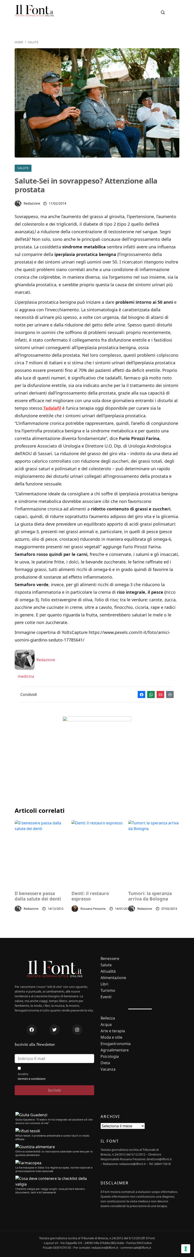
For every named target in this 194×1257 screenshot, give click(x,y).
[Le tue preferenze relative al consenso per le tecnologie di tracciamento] (185, 1248)
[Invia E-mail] (160, 694)
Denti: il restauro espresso (90, 896)
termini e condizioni (31, 1079)
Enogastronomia (116, 1044)
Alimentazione (113, 978)
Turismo (108, 990)
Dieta (105, 1063)
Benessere (110, 958)
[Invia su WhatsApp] (151, 694)
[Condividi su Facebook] (141, 694)
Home (19, 42)
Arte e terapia (113, 1031)
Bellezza (108, 1018)
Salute (33, 42)
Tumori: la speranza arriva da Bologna (150, 896)
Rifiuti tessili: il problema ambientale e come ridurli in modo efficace (52, 1137)
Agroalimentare (115, 1050)
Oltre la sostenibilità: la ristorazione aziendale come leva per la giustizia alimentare (54, 1153)
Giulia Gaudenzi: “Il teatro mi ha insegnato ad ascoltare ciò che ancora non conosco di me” (54, 1121)
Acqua (106, 1024)
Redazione (32, 203)
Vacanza (108, 1069)
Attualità (108, 971)
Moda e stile (111, 1037)
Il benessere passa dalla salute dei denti (38, 896)
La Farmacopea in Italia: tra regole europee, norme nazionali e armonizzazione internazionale (54, 1169)
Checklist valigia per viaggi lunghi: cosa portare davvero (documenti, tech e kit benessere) (50, 1190)
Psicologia (110, 1056)
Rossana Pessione (93, 908)
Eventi (106, 997)
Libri (104, 984)
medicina (25, 676)
